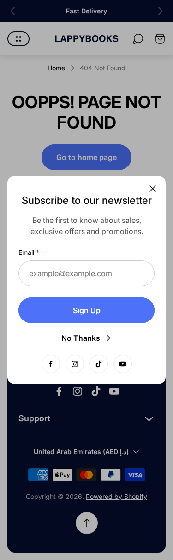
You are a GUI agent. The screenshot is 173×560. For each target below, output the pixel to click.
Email (26, 252)
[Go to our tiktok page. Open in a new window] (98, 364)
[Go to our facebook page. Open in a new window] (51, 364)
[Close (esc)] (152, 188)
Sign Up (87, 310)
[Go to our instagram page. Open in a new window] (75, 364)
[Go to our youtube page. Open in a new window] (122, 364)
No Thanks (80, 338)
